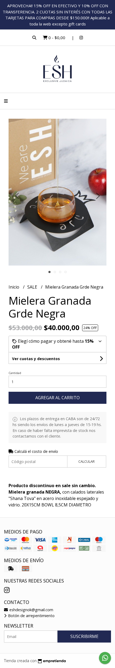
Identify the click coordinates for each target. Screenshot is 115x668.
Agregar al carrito (57, 398)
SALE (32, 287)
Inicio (14, 287)
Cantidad (15, 373)
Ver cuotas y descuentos (36, 358)
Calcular (86, 461)
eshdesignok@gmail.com (30, 609)
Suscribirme (84, 636)
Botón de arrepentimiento (31, 615)
